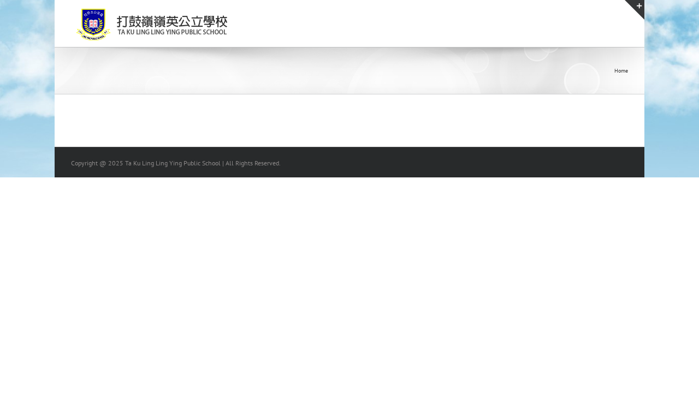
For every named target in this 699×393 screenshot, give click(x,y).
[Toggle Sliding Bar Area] (634, 10)
